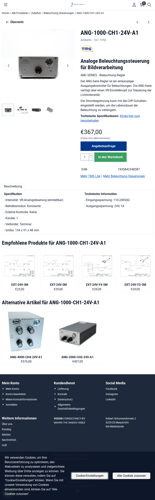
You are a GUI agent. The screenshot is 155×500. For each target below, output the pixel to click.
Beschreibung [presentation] (13, 186)
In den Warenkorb (110, 157)
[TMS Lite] (87, 51)
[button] (5, 5)
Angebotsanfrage (103, 146)
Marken (6, 434)
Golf (4, 445)
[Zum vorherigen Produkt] (137, 22)
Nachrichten (9, 439)
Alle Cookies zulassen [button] (131, 475)
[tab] (13, 186)
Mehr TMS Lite (90, 176)
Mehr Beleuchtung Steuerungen (124, 176)
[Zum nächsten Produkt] (148, 22)
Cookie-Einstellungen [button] (90, 475)
